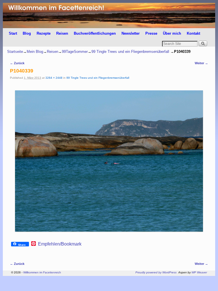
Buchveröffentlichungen (95, 33)
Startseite (15, 51)
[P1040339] (109, 161)
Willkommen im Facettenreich (42, 272)
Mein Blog (35, 51)
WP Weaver (199, 272)
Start (13, 33)
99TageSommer (75, 51)
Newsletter (130, 33)
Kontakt (193, 33)
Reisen (62, 33)
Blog (27, 33)
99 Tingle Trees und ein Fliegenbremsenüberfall (130, 51)
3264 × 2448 (53, 77)
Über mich (172, 33)
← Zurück (17, 63)
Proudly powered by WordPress (156, 272)
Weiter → (201, 63)
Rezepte (44, 33)
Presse (151, 33)
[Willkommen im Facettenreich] (109, 15)
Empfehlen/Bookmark (59, 244)
